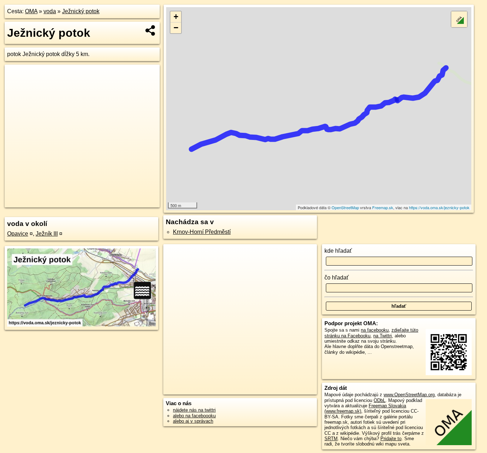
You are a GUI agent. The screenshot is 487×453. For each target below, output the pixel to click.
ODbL (379, 400)
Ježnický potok (80, 11)
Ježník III (47, 234)
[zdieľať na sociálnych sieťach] (150, 30)
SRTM (331, 438)
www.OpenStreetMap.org (409, 394)
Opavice (17, 234)
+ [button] (176, 16)
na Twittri (382, 335)
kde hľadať (338, 251)
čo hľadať (336, 278)
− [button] (176, 27)
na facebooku (375, 330)
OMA (31, 11)
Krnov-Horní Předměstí (202, 232)
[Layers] (459, 19)
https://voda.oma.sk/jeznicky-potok (439, 207)
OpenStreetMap (345, 207)
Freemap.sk (382, 207)
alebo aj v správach (193, 421)
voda (49, 11)
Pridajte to (390, 438)
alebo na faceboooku (194, 415)
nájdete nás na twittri (194, 410)
